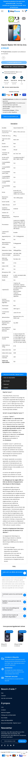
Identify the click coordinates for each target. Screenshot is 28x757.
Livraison (3, 710)
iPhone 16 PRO (18, 644)
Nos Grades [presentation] (7, 381)
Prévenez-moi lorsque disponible (14, 66)
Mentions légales (5, 712)
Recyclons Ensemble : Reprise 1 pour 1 (11, 723)
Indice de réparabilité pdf (11, 116)
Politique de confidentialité (8, 715)
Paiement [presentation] (6, 384)
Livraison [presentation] (6, 387)
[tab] (14, 374)
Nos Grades (4, 718)
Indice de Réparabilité (7, 720)
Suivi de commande (6, 698)
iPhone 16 (3, 644)
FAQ (2, 693)
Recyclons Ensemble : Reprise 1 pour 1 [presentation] (13, 374)
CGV (2, 707)
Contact (3, 695)
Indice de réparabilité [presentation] (9, 377)
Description (14, 123)
